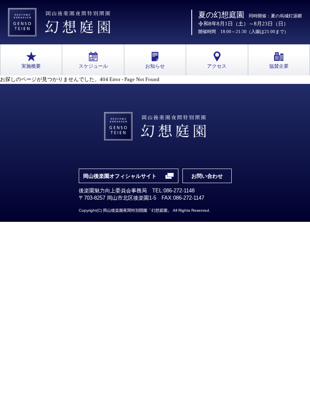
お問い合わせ (207, 176)
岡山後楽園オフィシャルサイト (120, 176)
